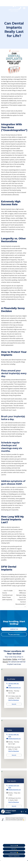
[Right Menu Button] (24, 8)
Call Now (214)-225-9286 (13, 786)
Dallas (14, 659)
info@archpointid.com (14, 687)
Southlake (7, 659)
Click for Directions (13, 700)
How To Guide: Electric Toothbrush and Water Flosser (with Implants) (7, 595)
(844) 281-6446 (15, 634)
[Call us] (20, 8)
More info (14, 704)
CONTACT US (14, 629)
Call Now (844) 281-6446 (13, 684)
